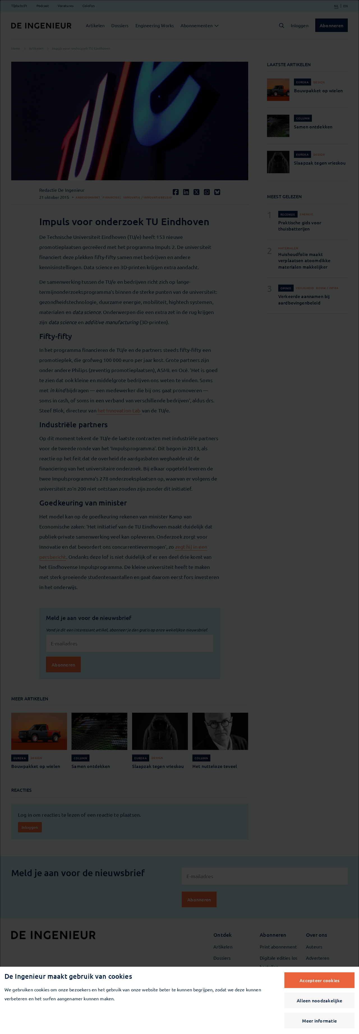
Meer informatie (319, 1020)
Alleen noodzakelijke (319, 1000)
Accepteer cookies (319, 980)
